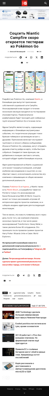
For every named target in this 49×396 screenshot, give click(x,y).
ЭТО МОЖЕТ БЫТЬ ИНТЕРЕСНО (16, 306)
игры (40, 296)
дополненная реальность (22, 296)
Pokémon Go (15, 186)
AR (10, 293)
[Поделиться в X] (36, 57)
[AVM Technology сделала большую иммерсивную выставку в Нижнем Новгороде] (8, 315)
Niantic (37, 99)
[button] (45, 3)
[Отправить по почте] (22, 62)
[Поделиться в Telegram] (26, 57)
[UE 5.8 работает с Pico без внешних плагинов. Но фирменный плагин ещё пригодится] (8, 338)
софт (13, 298)
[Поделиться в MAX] (20, 57)
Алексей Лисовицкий (17, 51)
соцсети (20, 298)
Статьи (17, 389)
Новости (10, 389)
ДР (35, 296)
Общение (6, 298)
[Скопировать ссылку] (27, 62)
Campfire (30, 293)
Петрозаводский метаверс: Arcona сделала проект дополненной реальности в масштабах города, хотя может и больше (21, 261)
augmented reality (19, 293)
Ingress (26, 186)
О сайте (39, 389)
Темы (24, 389)
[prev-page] (3, 377)
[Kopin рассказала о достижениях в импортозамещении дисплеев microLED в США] (8, 366)
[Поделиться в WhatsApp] (31, 57)
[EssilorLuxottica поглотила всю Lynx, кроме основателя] (8, 326)
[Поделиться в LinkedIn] (42, 57)
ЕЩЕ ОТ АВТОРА (38, 306)
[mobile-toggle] (4, 3)
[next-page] (7, 377)
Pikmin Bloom (12, 190)
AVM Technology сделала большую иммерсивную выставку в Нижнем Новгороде (30, 315)
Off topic (31, 389)
